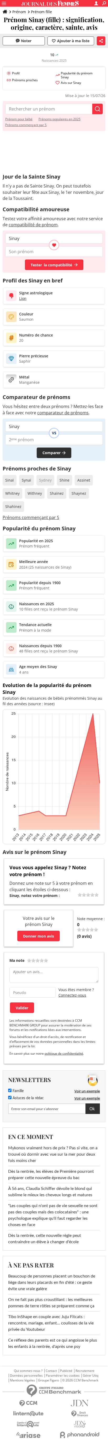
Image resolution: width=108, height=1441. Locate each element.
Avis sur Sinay (71, 83)
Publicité (66, 1371)
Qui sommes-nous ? (28, 1371)
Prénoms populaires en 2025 (59, 119)
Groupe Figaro (48, 1380)
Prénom (19, 11)
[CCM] (28, 1403)
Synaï (26, 480)
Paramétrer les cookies (63, 1375)
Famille (18, 1091)
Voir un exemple (87, 1091)
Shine (64, 480)
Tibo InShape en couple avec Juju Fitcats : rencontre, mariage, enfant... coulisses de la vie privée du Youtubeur (51, 1323)
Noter (26, 40)
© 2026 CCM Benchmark (80, 1380)
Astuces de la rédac (28, 1098)
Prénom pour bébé (19, 119)
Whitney (12, 493)
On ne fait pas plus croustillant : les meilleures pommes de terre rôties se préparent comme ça (51, 1303)
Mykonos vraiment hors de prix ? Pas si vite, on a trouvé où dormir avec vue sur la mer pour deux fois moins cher (53, 1154)
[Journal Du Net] (79, 1403)
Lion (22, 298)
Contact (51, 1371)
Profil (16, 73)
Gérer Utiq (90, 1375)
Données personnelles (26, 1375)
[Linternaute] (28, 1413)
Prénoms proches (25, 80)
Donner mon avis (38, 936)
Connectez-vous (72, 995)
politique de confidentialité (64, 1053)
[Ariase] (28, 1435)
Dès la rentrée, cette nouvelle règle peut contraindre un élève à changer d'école (44, 1238)
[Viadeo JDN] (79, 1424)
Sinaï (9, 480)
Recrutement (84, 1371)
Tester (51, 264)
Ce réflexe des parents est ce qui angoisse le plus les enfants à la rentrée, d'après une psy (52, 1343)
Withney (35, 493)
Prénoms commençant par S (26, 125)
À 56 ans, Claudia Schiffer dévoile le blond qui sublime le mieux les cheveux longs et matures (50, 1192)
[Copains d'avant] (28, 1424)
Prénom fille (41, 11)
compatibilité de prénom (33, 225)
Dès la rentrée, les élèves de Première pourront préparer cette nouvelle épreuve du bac (51, 1174)
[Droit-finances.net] (79, 1414)
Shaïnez (57, 493)
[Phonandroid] (79, 1435)
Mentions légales (22, 1380)
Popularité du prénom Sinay (77, 75)
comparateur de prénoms (63, 413)
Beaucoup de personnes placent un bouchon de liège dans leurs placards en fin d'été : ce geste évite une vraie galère (51, 1282)
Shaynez (79, 493)
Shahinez (13, 506)
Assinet (83, 480)
